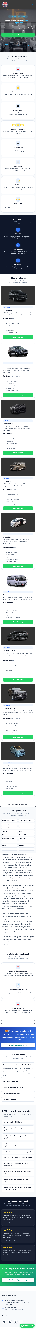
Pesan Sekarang (18, 337)
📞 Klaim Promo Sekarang (18, 1045)
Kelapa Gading (22, 838)
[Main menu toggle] (32, 4)
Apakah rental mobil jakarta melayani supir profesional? (16, 1145)
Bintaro (4, 842)
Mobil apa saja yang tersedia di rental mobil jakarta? (16, 1164)
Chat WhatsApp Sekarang (18, 1280)
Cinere (20, 849)
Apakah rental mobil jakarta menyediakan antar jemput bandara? (18, 1188)
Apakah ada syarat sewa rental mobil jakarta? (16, 1180)
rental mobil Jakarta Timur (25, 820)
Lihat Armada (18, 40)
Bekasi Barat (22, 845)
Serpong (4, 845)
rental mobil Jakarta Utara (8, 824)
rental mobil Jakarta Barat (25, 824)
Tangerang (4, 831)
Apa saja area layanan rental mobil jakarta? (18, 1157)
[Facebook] (4, 1322)
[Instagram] (10, 1322)
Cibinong (4, 849)
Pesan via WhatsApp (18, 35)
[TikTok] (15, 1322)
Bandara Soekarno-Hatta (8, 838)
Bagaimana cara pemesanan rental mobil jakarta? (17, 1172)
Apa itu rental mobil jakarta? (13, 1122)
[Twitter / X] (21, 1322)
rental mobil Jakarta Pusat (8, 827)
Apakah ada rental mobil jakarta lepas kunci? (16, 1137)
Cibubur (21, 842)
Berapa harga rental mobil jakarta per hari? (16, 1129)
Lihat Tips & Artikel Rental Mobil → (18, 1022)
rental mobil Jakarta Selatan (8, 820)
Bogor (20, 827)
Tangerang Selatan (23, 834)
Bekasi (3, 834)
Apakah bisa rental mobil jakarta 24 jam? (17, 1152)
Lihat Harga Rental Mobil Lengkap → (18, 804)
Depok (20, 831)
